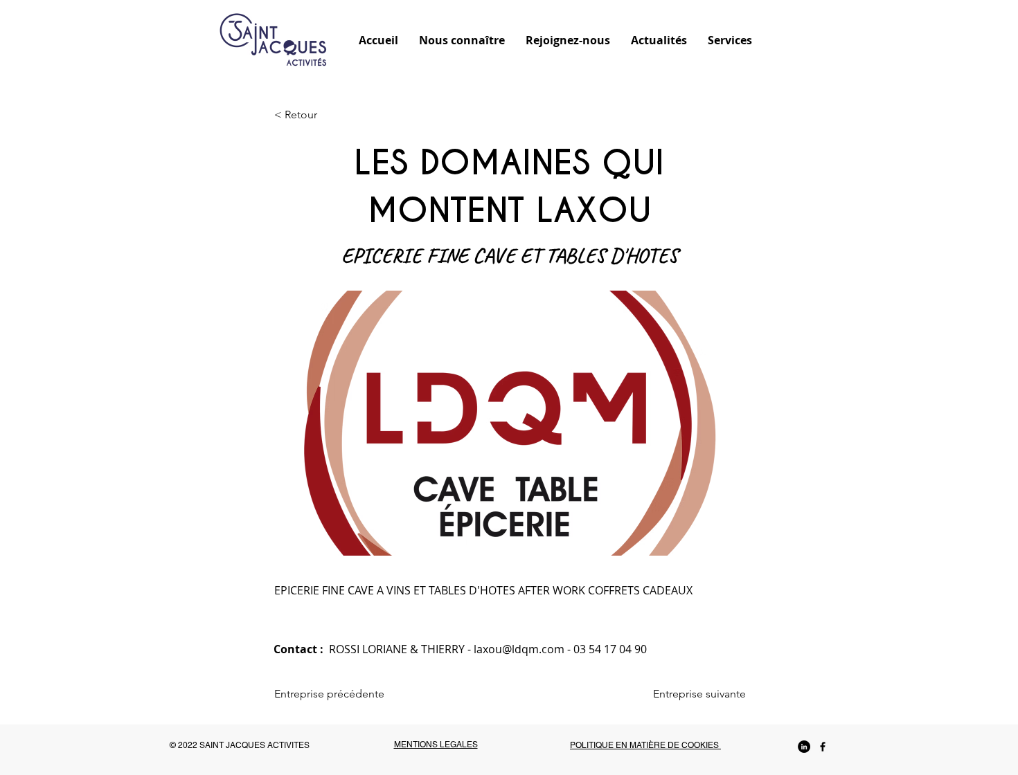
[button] (462, 39)
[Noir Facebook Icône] (822, 746)
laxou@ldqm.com (519, 649)
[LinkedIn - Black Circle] (804, 746)
